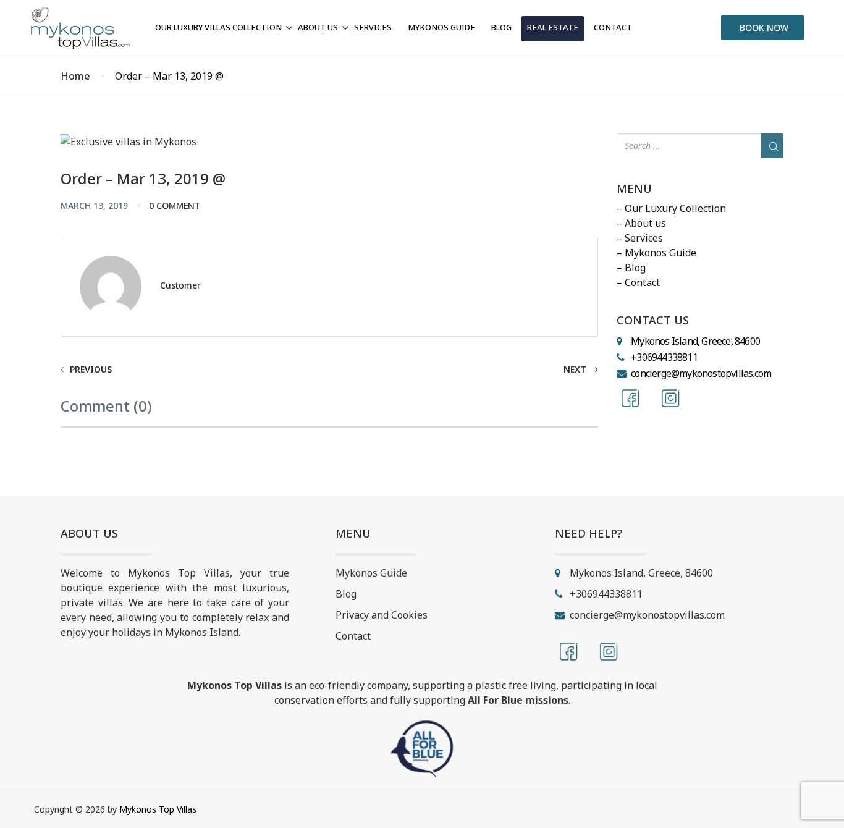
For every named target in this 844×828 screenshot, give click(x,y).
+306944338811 (664, 357)
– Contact (638, 282)
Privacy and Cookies (381, 615)
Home (75, 76)
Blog (346, 594)
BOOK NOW (764, 27)
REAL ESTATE (552, 27)
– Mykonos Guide (656, 253)
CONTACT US (653, 321)
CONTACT (613, 27)
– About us (641, 223)
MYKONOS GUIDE (441, 27)
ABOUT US (318, 27)
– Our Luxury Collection (671, 208)
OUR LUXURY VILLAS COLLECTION (218, 27)
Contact (353, 636)
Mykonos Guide (371, 573)
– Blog (631, 267)
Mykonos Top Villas (157, 809)
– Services (640, 238)
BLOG (501, 27)
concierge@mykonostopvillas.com (701, 373)
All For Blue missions (518, 700)
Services (373, 27)
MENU (634, 189)
